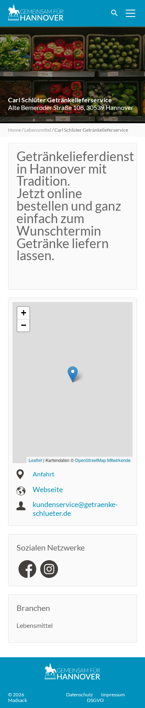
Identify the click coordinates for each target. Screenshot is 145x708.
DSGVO (95, 700)
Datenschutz (79, 695)
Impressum (113, 695)
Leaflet (35, 460)
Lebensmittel (37, 130)
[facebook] (27, 569)
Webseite (48, 489)
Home (14, 130)
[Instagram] (49, 569)
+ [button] (23, 313)
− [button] (23, 325)
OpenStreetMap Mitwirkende (102, 460)
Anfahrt (43, 474)
